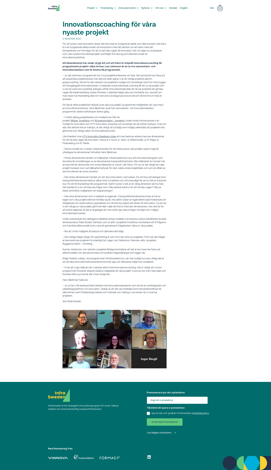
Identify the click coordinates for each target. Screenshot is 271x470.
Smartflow (84, 120)
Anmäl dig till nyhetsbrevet (164, 422)
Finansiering (106, 8)
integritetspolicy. (200, 413)
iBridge (74, 120)
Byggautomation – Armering (109, 120)
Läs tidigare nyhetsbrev (159, 432)
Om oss (159, 8)
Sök (212, 8)
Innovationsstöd (127, 8)
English (184, 8)
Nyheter (145, 8)
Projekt (91, 8)
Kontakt (173, 8)
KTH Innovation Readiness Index (99, 136)
